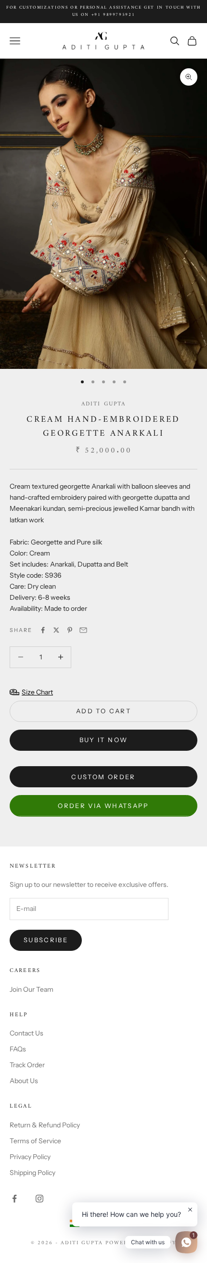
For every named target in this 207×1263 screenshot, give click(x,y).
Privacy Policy (30, 1156)
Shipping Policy (32, 1172)
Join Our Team (31, 989)
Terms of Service (35, 1141)
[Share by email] (83, 630)
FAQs (18, 1049)
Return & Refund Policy (45, 1125)
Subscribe (46, 940)
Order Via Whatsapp (103, 805)
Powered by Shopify (140, 1243)
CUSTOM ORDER (103, 777)
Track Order (27, 1065)
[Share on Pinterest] (70, 630)
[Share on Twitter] (56, 630)
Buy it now (103, 740)
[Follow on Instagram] (39, 1198)
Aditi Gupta (103, 404)
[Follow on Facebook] (14, 1198)
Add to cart (103, 711)
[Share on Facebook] (43, 630)
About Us (24, 1080)
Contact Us (26, 1033)
